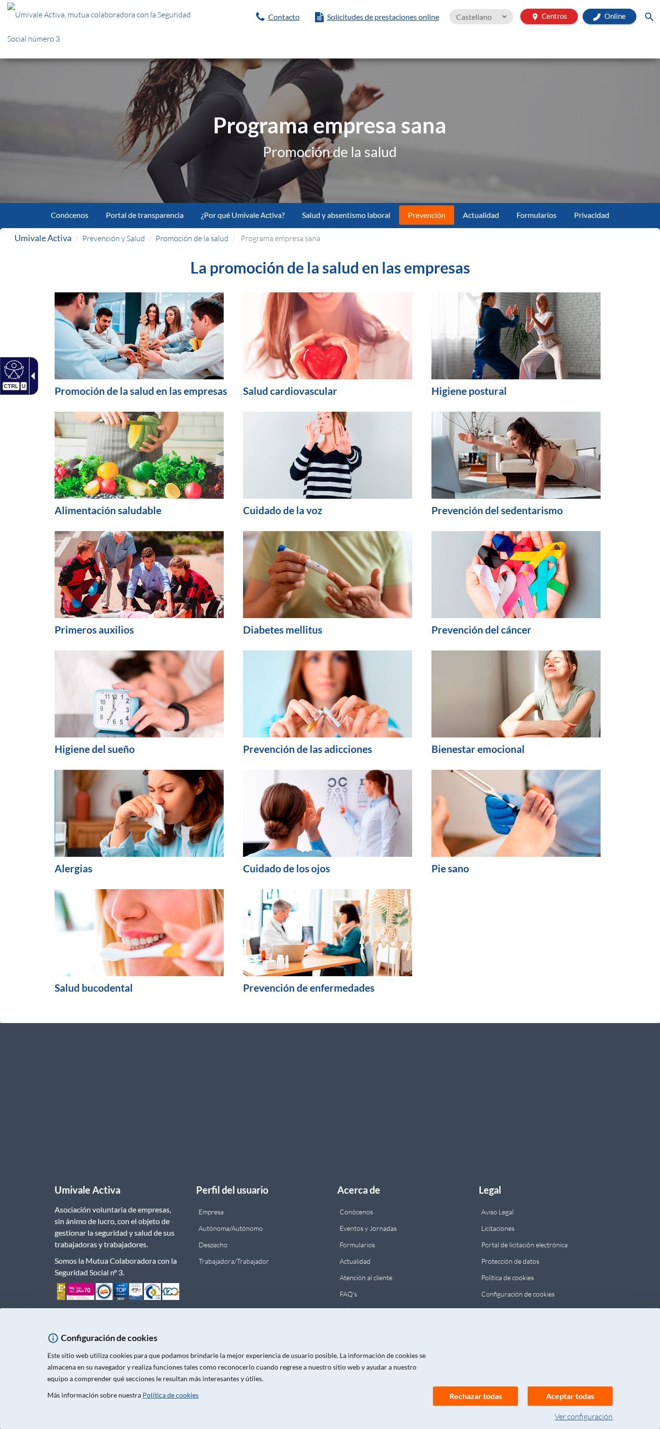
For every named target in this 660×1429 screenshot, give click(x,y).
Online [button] (614, 16)
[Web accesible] (12, 369)
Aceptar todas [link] (570, 1395)
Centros (549, 16)
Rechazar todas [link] (475, 1395)
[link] (277, 17)
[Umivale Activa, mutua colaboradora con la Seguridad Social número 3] (110, 29)
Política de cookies (171, 1395)
